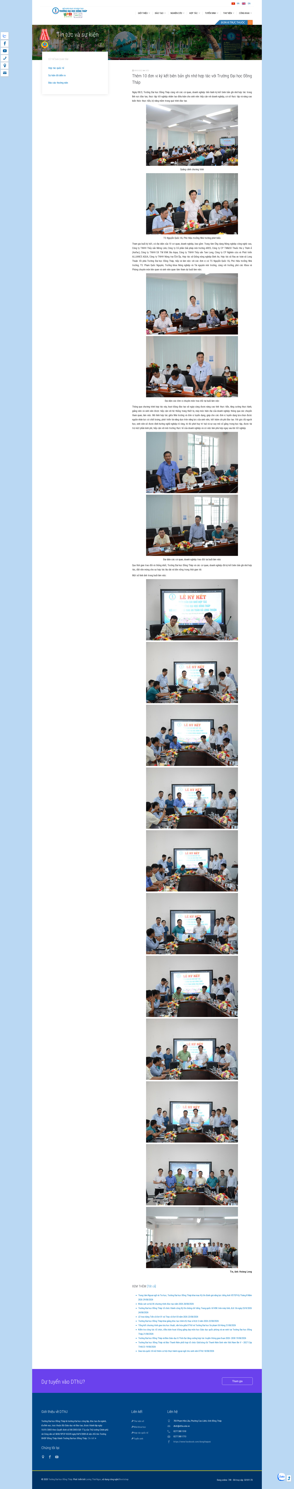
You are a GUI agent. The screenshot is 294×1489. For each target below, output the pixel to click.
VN (238, 3)
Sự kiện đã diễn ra (57, 75)
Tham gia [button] (237, 1381)
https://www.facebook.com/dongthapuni (192, 1441)
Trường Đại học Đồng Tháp (60, 1479)
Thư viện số (139, 1421)
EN (249, 3)
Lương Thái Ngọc (93, 1479)
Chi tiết (91, 1438)
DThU (69, 12)
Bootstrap (123, 1479)
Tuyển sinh (138, 1438)
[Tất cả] (151, 1286)
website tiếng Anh (4, 35)
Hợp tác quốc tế (56, 68)
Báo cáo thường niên (58, 82)
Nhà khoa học (140, 1427)
